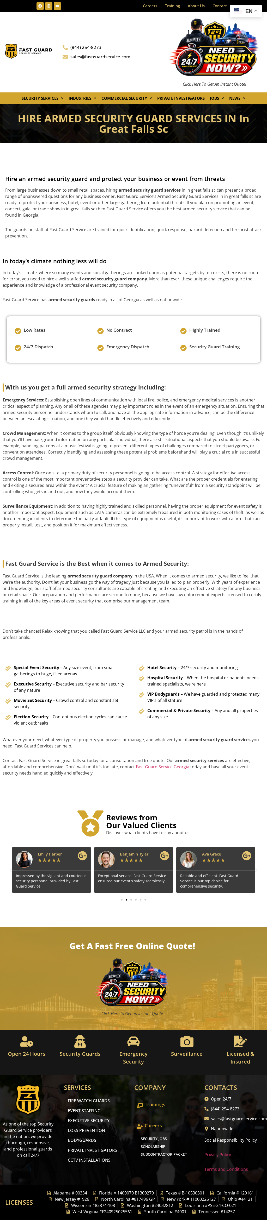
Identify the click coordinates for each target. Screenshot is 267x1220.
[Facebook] (40, 6)
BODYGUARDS (82, 1140)
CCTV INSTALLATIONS (89, 1160)
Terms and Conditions (226, 1169)
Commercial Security (124, 98)
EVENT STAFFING (84, 1111)
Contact (220, 5)
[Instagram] (48, 6)
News (234, 98)
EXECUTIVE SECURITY (89, 1120)
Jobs (214, 98)
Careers (150, 5)
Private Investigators (181, 98)
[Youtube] (57, 6)
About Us (196, 5)
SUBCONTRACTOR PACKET (164, 1154)
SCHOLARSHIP (153, 1146)
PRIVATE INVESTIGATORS (92, 1150)
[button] (42, 98)
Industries (80, 98)
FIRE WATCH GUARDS (89, 1101)
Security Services (40, 98)
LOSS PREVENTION (86, 1130)
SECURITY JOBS (154, 1138)
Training (172, 5)
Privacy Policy (217, 1155)
